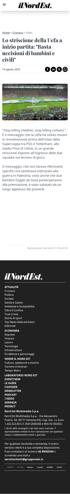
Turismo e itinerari (16, 366)
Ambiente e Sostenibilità (19, 306)
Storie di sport (13, 318)
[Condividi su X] (59, 69)
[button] (35, 101)
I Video (9, 398)
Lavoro (9, 342)
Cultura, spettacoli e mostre (22, 362)
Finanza (9, 338)
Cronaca (18, 32)
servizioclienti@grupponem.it (24, 459)
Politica (9, 295)
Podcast (11, 394)
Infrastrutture (13, 350)
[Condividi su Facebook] (47, 69)
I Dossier (11, 387)
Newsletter (13, 391)
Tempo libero (13, 370)
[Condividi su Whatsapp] (65, 69)
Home (6, 32)
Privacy (10, 406)
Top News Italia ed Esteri (20, 322)
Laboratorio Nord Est (21, 375)
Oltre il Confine (14, 310)
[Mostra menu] (4, 4)
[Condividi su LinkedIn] (53, 69)
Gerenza (11, 402)
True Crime (11, 314)
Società (9, 298)
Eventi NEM (12, 379)
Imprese (10, 334)
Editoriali (10, 326)
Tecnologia (11, 346)
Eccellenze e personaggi (19, 354)
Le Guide (10, 383)
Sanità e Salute (14, 302)
